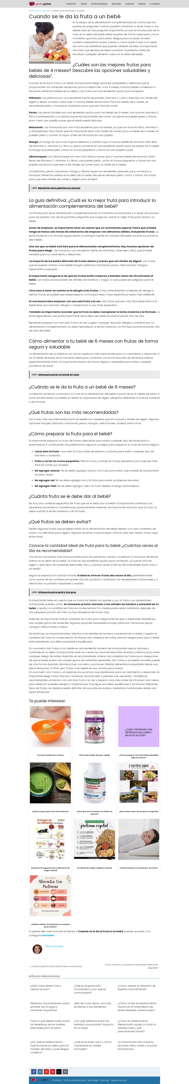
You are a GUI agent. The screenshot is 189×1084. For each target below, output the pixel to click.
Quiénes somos (119, 1080)
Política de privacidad (75, 1080)
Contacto (57, 1080)
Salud (84, 3)
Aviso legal (93, 1080)
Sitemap (104, 1080)
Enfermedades (99, 3)
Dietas (141, 3)
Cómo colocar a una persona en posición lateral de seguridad (131, 966)
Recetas (116, 3)
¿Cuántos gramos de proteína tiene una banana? (56, 966)
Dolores (130, 3)
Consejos (155, 3)
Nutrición (71, 3)
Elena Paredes (54, 946)
